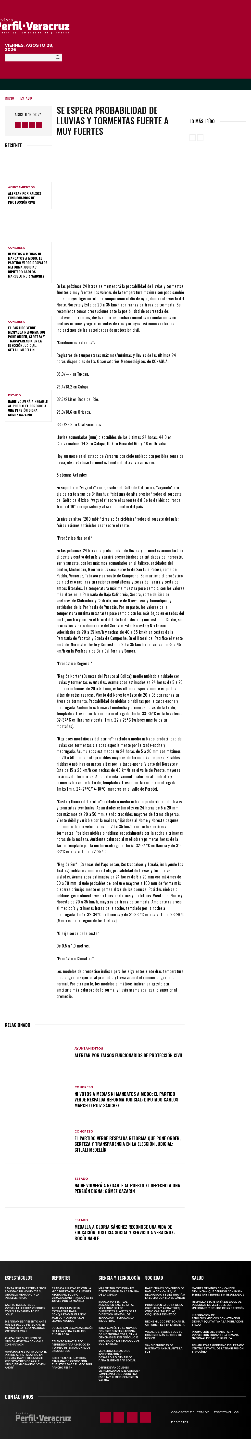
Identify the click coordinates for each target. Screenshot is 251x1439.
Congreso (16, 247)
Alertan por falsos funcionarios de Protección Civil (24, 198)
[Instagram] (25, 125)
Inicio (9, 98)
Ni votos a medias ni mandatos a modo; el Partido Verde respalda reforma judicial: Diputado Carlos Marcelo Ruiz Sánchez (28, 265)
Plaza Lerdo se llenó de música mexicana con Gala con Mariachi (24, 1341)
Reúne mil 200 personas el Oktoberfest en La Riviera (165, 1323)
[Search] (57, 57)
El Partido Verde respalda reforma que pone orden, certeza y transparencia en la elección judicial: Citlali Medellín (27, 338)
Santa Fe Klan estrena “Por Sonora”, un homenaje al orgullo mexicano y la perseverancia (25, 1293)
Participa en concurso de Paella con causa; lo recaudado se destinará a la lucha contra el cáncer (165, 1293)
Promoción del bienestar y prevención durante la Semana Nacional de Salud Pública (215, 1335)
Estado (26, 98)
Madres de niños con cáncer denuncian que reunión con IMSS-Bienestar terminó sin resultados (218, 1291)
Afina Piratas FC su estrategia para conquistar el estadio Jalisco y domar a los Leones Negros (69, 1314)
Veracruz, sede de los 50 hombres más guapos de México (163, 1335)
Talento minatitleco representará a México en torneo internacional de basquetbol (71, 1346)
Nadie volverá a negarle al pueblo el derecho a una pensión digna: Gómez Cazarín (28, 408)
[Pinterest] (131, 268)
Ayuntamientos (21, 187)
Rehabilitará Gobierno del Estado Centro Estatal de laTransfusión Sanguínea (218, 1348)
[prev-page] (192, 137)
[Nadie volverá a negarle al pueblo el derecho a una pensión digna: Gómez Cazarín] (28, 376)
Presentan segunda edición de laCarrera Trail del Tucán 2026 (72, 1331)
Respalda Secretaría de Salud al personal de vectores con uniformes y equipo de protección (218, 1305)
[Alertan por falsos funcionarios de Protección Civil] (28, 167)
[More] (161, 268)
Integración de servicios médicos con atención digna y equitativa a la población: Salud (218, 1320)
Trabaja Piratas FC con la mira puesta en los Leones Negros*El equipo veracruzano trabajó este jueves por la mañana (72, 1295)
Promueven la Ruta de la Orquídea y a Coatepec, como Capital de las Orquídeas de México (164, 1309)
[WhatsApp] (146, 268)
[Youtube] (39, 125)
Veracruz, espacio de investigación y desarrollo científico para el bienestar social (117, 1355)
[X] (32, 125)
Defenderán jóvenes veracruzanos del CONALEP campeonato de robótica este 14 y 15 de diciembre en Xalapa (119, 1374)
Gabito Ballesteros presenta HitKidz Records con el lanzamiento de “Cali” (25, 1309)
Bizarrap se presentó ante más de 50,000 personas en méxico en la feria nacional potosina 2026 (25, 1326)
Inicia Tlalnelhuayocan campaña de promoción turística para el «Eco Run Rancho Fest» (72, 1363)
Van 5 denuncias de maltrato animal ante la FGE (163, 1348)
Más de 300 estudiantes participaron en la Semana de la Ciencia (119, 1291)
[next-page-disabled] (200, 137)
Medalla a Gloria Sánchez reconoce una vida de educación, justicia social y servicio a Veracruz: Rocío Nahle (125, 1232)
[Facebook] (18, 125)
